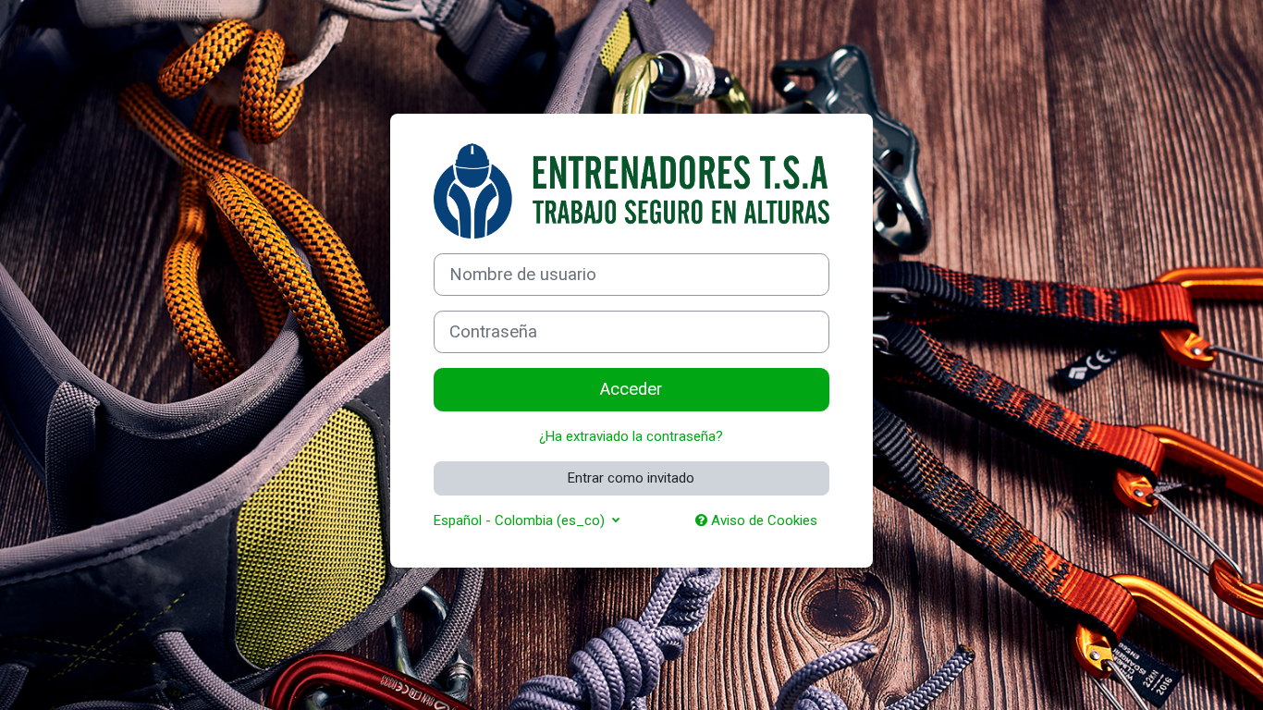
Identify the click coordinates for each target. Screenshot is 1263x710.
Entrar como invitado (631, 478)
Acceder (631, 389)
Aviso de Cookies (762, 520)
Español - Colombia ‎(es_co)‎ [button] (521, 520)
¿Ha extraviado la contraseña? (631, 436)
